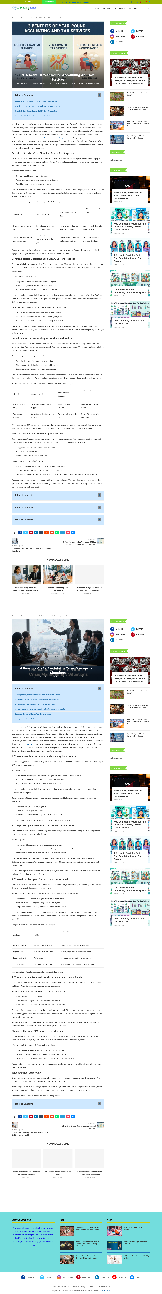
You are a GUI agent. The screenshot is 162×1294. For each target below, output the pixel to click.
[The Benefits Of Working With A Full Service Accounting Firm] (89, 574)
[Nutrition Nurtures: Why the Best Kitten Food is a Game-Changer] (67, 1231)
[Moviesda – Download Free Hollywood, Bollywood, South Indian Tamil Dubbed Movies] (130, 72)
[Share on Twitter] (25, 532)
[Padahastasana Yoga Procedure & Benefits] (114, 1245)
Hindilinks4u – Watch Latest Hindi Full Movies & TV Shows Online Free (138, 124)
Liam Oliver (23, 83)
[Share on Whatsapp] (57, 532)
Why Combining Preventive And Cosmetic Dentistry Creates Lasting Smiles (130, 227)
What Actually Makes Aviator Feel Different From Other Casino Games (128, 195)
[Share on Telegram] (62, 532)
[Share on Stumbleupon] (52, 532)
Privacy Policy (79, 1286)
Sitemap (92, 1286)
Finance (24, 18)
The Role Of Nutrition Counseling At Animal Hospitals (80, 2)
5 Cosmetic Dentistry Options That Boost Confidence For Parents (128, 258)
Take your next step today (25, 719)
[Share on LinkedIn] (36, 532)
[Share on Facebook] (20, 532)
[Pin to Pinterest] (31, 532)
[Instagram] (137, 2)
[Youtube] (146, 2)
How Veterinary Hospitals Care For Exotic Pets (129, 322)
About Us (106, 8)
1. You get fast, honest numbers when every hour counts (37, 695)
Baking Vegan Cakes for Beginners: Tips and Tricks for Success (89, 1257)
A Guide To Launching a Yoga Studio (135, 1228)
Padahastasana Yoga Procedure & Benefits (136, 1243)
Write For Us (104, 1286)
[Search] (149, 8)
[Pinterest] (140, 2)
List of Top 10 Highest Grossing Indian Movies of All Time (138, 108)
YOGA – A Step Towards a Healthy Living (136, 1257)
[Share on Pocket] (68, 532)
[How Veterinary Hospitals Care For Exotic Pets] (130, 314)
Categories (118, 8)
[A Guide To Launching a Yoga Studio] (114, 1231)
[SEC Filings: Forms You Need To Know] (58, 1158)
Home (97, 8)
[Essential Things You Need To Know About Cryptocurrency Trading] (58, 574)
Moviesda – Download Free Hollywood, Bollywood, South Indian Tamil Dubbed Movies (130, 80)
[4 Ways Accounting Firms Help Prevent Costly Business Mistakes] (89, 1158)
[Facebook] (131, 2)
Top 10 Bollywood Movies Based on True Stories (136, 137)
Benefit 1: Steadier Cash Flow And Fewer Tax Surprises (37, 101)
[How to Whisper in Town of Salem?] (117, 96)
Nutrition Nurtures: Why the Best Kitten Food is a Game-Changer (88, 1228)
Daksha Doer (106, 1291)
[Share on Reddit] (46, 532)
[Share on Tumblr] (41, 532)
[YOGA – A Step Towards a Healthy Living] (114, 1259)
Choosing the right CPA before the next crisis (33, 714)
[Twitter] (134, 2)
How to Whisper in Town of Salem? (136, 94)
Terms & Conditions (61, 1286)
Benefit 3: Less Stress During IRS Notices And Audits (36, 111)
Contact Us (132, 8)
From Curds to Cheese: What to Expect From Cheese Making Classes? (87, 1244)
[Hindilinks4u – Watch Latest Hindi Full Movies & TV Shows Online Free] (117, 125)
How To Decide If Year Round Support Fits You (33, 116)
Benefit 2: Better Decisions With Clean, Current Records (37, 106)
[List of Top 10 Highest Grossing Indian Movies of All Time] (117, 111)
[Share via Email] (73, 532)
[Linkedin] (143, 2)
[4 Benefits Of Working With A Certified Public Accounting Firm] (26, 574)
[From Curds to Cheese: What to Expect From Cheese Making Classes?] (67, 1245)
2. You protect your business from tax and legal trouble (37, 699)
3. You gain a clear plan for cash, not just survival (35, 704)
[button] (58, 2)
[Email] (149, 2)
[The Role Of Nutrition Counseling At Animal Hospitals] (130, 283)
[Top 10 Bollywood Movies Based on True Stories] (117, 139)
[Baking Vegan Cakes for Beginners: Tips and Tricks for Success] (67, 1259)
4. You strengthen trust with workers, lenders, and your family (40, 709)
